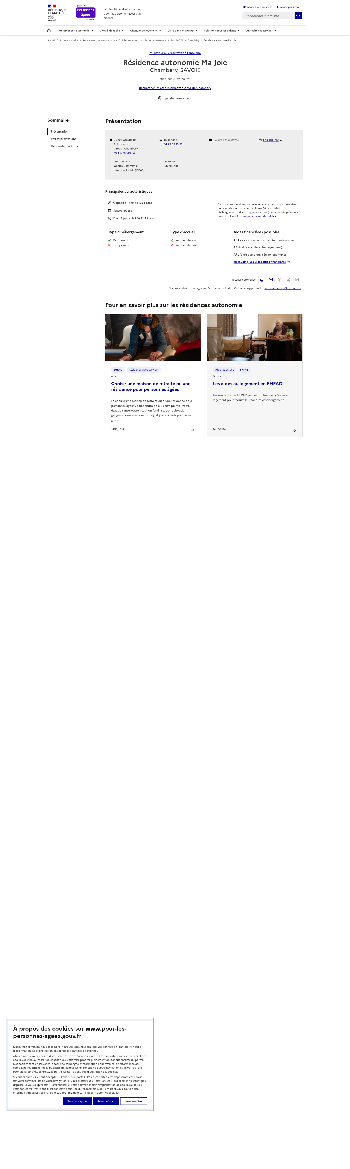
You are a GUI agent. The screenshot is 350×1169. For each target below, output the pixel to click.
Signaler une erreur (177, 98)
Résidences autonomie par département (144, 40)
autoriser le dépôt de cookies (283, 288)
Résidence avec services (144, 369)
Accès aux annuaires (259, 7)
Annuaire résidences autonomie (100, 40)
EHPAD (117, 369)
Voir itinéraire (123, 152)
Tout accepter (77, 1101)
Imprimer (262, 279)
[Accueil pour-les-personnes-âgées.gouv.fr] (86, 12)
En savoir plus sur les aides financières (260, 261)
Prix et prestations (63, 139)
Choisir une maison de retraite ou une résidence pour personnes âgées (150, 386)
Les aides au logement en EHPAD (247, 383)
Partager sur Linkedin (297, 279)
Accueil (49, 30)
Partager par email (271, 279)
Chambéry (193, 40)
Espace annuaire (69, 40)
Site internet (271, 139)
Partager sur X (288, 279)
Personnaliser (134, 1101)
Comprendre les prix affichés (259, 216)
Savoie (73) (177, 40)
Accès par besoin (290, 7)
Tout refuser (106, 1101)
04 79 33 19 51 (173, 144)
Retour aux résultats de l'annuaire (177, 53)
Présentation (60, 131)
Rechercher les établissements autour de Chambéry (175, 88)
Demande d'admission (66, 146)
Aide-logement (224, 369)
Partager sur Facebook (279, 279)
